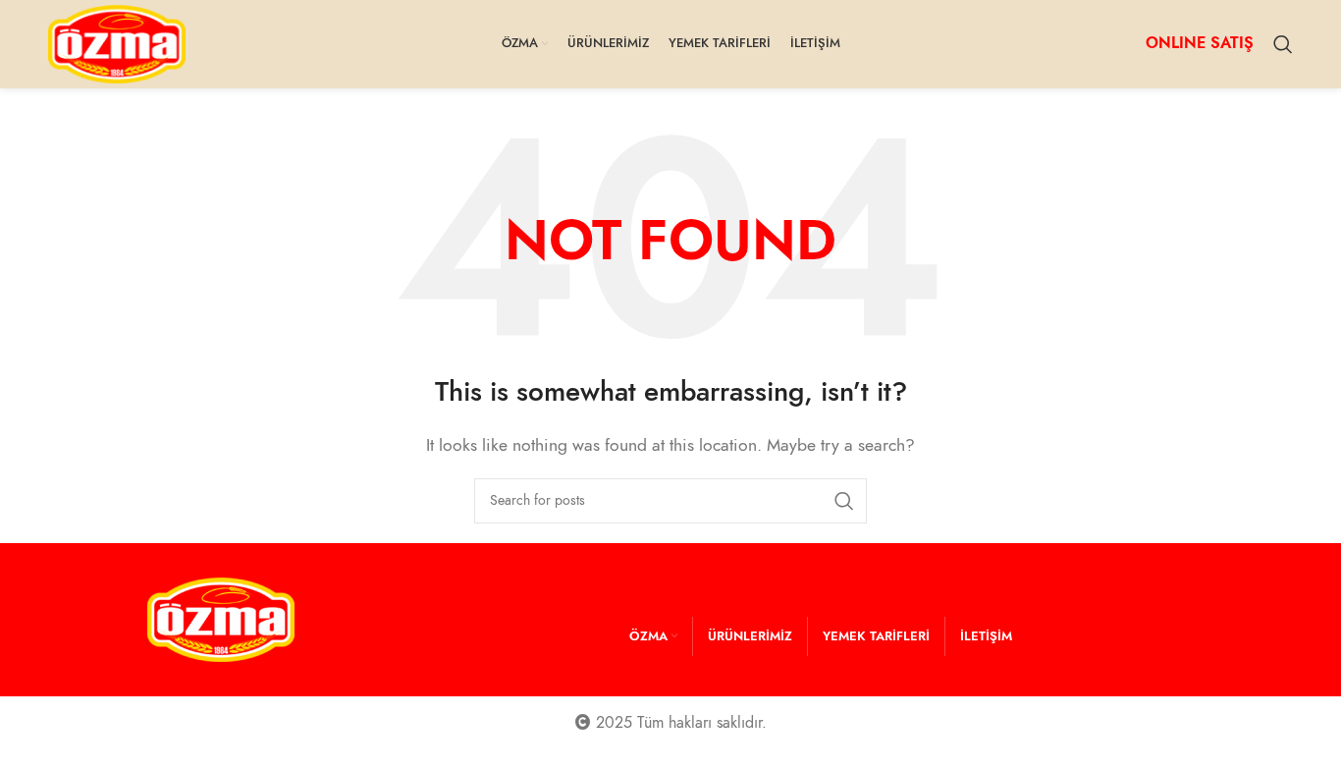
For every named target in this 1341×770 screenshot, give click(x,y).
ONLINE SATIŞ (1200, 43)
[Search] (1283, 44)
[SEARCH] (844, 500)
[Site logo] (117, 43)
